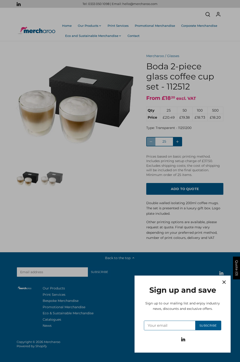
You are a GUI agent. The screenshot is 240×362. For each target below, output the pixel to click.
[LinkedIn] (183, 339)
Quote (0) (237, 268)
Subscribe (208, 325)
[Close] (224, 282)
